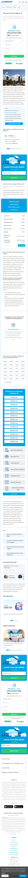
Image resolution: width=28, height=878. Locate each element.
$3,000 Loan (14, 408)
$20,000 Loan (14, 430)
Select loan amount (14, 173)
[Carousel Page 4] (12, 148)
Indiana (14, 7)
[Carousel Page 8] (17, 148)
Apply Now (14, 494)
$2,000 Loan (14, 401)
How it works (13, 846)
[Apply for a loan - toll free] (20, 2)
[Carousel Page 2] (10, 148)
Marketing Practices (14, 852)
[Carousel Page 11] (20, 148)
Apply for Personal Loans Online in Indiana (12, 112)
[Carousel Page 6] (14, 650)
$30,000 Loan (14, 438)
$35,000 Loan (14, 441)
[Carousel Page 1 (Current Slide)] (8, 148)
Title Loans (14, 209)
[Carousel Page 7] (16, 148)
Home (3, 7)
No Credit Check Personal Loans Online (13, 614)
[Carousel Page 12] (21, 650)
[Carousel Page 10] (19, 148)
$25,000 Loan (14, 434)
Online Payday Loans (13, 329)
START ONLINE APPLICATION (14, 123)
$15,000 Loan (14, 426)
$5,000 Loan (14, 412)
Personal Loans (9, 7)
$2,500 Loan (14, 404)
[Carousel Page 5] (13, 148)
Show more (8, 382)
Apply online (21, 245)
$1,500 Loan (14, 397)
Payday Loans (14, 204)
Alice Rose (12, 577)
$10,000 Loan (14, 423)
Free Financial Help (13, 844)
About (13, 840)
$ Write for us (13, 842)
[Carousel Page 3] (11, 148)
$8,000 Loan (14, 415)
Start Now (14, 56)
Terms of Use (20, 60)
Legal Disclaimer (14, 848)
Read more (5, 875)
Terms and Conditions (13, 854)
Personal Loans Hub (10, 570)
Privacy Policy (16, 60)
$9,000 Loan (14, 419)
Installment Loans (14, 207)
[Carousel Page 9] (18, 148)
